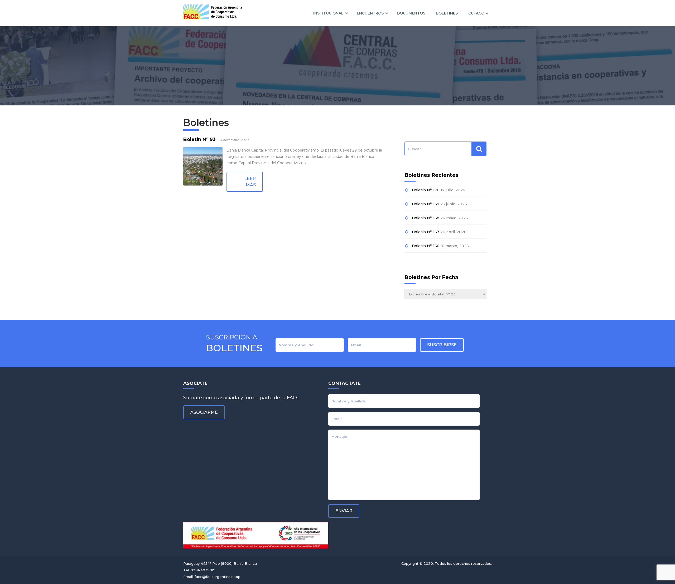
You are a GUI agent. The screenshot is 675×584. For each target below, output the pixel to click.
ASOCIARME (204, 412)
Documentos (411, 13)
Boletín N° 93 (199, 139)
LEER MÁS (250, 181)
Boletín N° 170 (426, 190)
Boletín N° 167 (425, 232)
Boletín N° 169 (425, 204)
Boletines (447, 13)
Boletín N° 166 (425, 246)
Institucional (328, 13)
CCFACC (476, 13)
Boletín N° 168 (425, 218)
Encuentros (370, 13)
